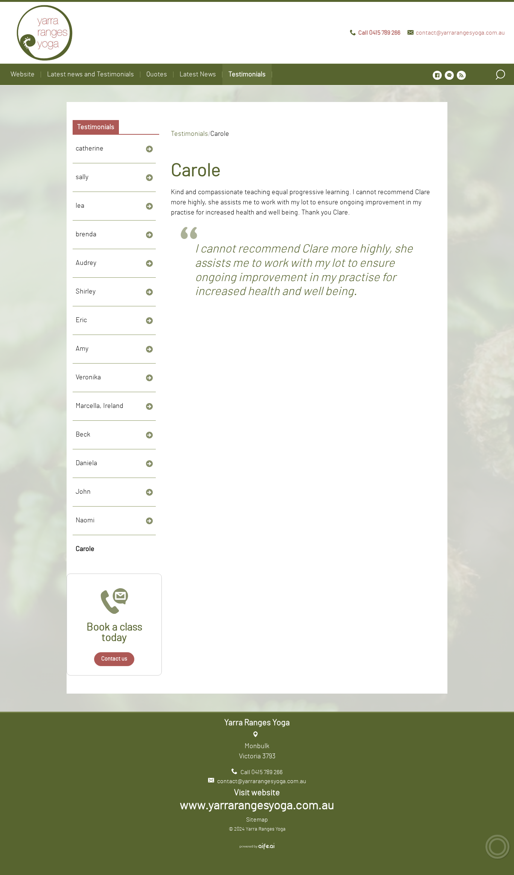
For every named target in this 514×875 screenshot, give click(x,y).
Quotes (156, 74)
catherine (89, 148)
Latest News (197, 74)
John (83, 491)
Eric (81, 320)
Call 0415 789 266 (379, 33)
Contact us (114, 659)
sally (82, 177)
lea (80, 205)
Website (23, 74)
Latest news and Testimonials (90, 74)
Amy (82, 348)
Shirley (86, 291)
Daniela (86, 463)
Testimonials (247, 74)
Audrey (86, 263)
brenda (86, 234)
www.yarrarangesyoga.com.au (257, 805)
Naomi (85, 520)
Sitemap (257, 820)
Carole (85, 549)
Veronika (88, 377)
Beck (83, 434)
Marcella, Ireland (99, 406)
